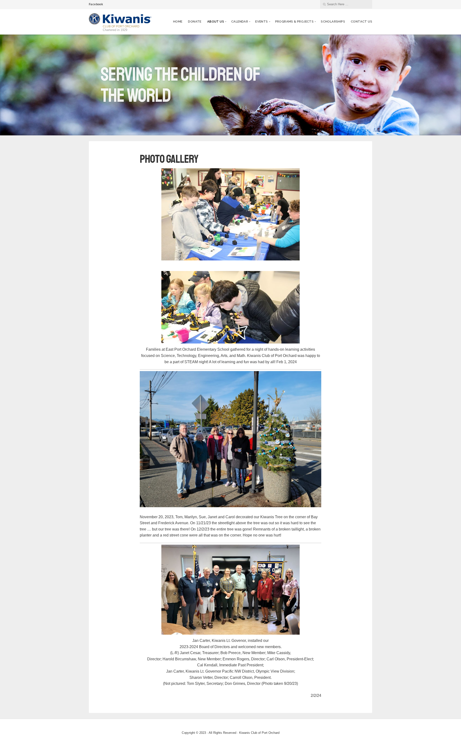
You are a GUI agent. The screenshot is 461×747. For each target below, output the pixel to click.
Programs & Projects (294, 21)
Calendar (239, 21)
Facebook (96, 4)
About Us (215, 21)
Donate (194, 21)
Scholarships (333, 21)
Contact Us (361, 21)
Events (261, 21)
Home (177, 21)
